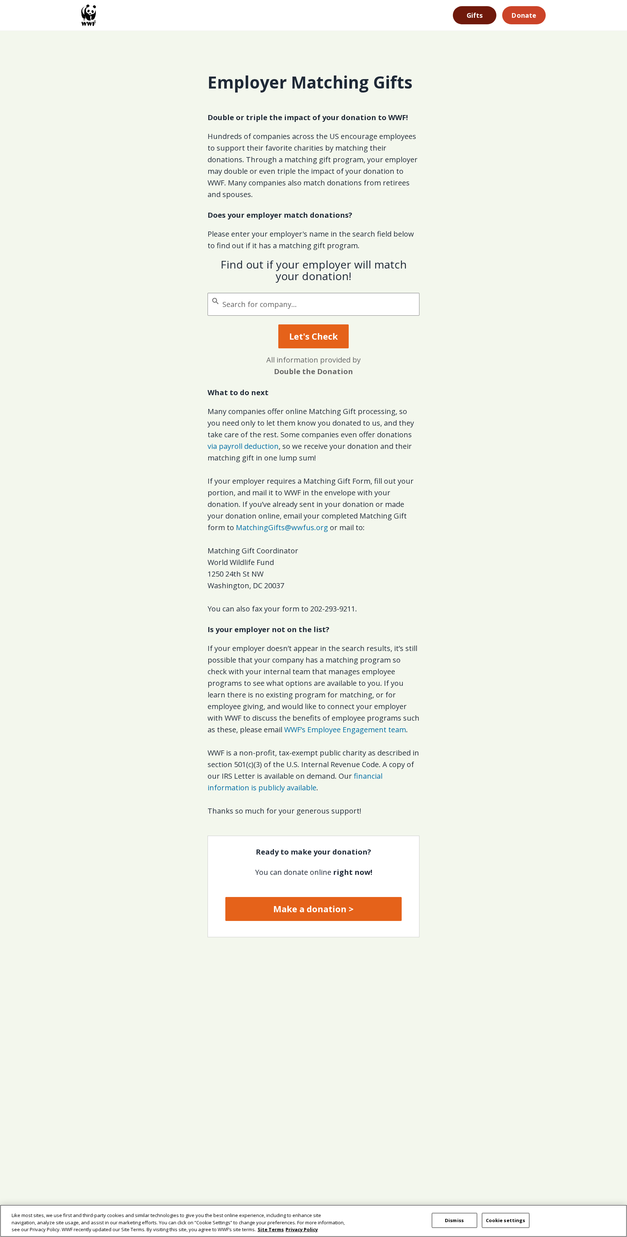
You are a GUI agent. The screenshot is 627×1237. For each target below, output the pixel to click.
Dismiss (454, 1220)
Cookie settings (505, 1220)
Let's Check (313, 336)
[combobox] (313, 304)
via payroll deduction (243, 446)
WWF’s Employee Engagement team (345, 729)
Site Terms (271, 1229)
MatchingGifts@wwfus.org (282, 527)
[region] (313, 1221)
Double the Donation (313, 371)
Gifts (475, 15)
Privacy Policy (302, 1229)
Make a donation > (313, 909)
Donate (523, 15)
